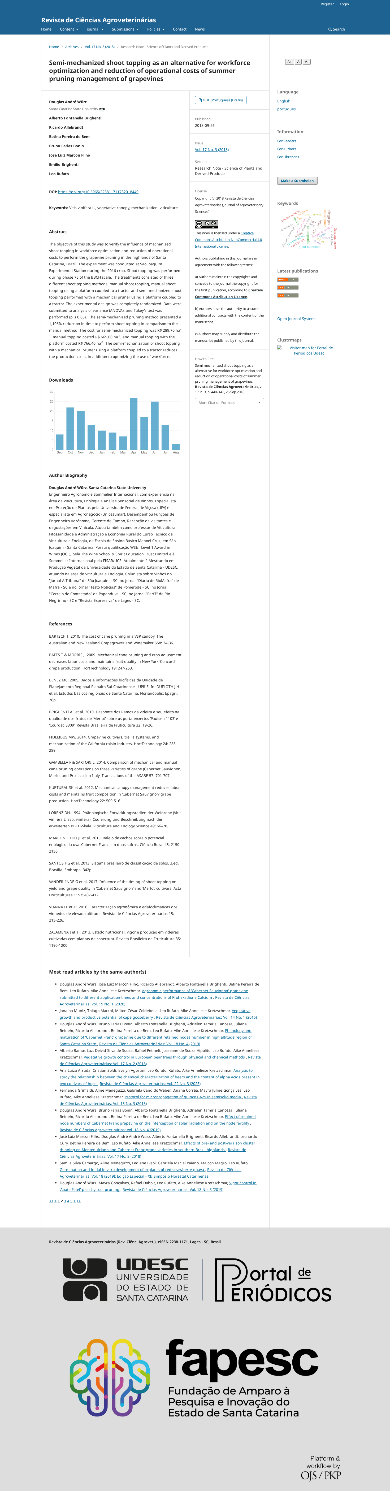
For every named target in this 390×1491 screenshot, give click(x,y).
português (286, 108)
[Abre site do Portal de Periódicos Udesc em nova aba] (195, 1314)
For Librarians (288, 156)
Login (344, 4)
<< (51, 1200)
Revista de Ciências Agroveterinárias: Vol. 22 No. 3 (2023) (150, 1083)
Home (46, 29)
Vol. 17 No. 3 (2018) (100, 46)
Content (67, 29)
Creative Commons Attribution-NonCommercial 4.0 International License (228, 240)
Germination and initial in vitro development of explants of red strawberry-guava (132, 1169)
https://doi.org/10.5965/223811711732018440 (98, 191)
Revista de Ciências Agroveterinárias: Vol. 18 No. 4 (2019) (149, 1043)
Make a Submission (297, 180)
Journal (94, 29)
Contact (180, 29)
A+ (289, 62)
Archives (72, 46)
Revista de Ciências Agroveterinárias (98, 19)
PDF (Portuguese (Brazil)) (222, 100)
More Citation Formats (217, 402)
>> (79, 1200)
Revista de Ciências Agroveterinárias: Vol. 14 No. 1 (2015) (206, 1017)
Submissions (124, 29)
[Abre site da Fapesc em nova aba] (195, 1433)
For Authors (286, 148)
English (284, 100)
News (200, 29)
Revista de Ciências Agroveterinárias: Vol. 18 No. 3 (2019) (173, 1189)
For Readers (286, 141)
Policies (154, 29)
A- (307, 62)
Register (327, 4)
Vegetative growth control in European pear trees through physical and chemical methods (165, 1057)
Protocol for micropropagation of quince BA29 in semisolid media (183, 1096)
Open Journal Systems (297, 318)
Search (338, 29)
